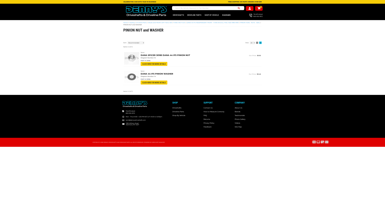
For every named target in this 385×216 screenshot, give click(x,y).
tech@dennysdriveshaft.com (136, 120)
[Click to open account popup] (249, 8)
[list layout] (260, 42)
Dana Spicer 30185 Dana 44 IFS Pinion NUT (165, 55)
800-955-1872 (130, 113)
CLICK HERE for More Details (154, 64)
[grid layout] (257, 42)
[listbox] (135, 42)
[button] (208, 8)
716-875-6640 (130, 111)
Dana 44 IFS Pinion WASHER (157, 74)
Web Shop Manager (158, 142)
